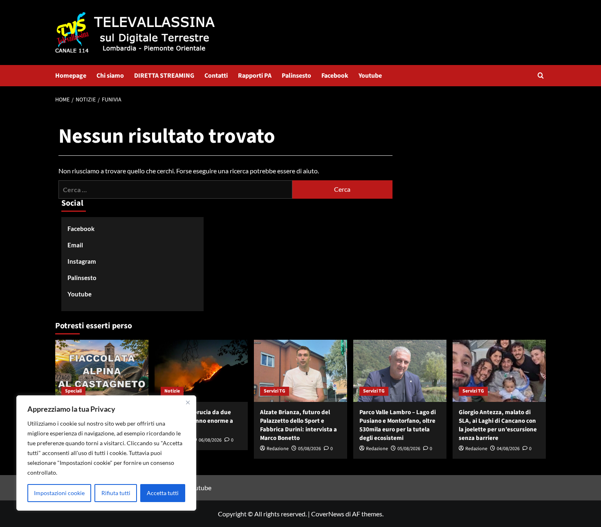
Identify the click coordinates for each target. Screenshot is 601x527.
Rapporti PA (254, 75)
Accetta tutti (163, 492)
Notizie (172, 391)
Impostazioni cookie (59, 492)
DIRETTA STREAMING (164, 75)
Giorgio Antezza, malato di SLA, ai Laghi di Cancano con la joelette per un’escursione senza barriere (498, 425)
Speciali (73, 391)
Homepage (70, 75)
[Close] (188, 402)
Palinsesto (296, 75)
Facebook (334, 75)
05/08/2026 (309, 448)
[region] (106, 453)
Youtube (370, 75)
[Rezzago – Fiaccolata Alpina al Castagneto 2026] (101, 371)
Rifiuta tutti (115, 492)
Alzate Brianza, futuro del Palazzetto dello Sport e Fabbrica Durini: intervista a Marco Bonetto (298, 425)
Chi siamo (110, 75)
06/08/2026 (210, 440)
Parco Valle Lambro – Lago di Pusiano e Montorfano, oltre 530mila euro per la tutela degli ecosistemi (397, 425)
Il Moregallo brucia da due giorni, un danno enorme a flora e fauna (197, 421)
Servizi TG (274, 391)
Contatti (216, 75)
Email (75, 245)
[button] (541, 75)
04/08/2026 (508, 448)
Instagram (81, 261)
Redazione (278, 448)
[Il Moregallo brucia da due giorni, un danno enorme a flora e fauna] (201, 371)
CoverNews (327, 514)
